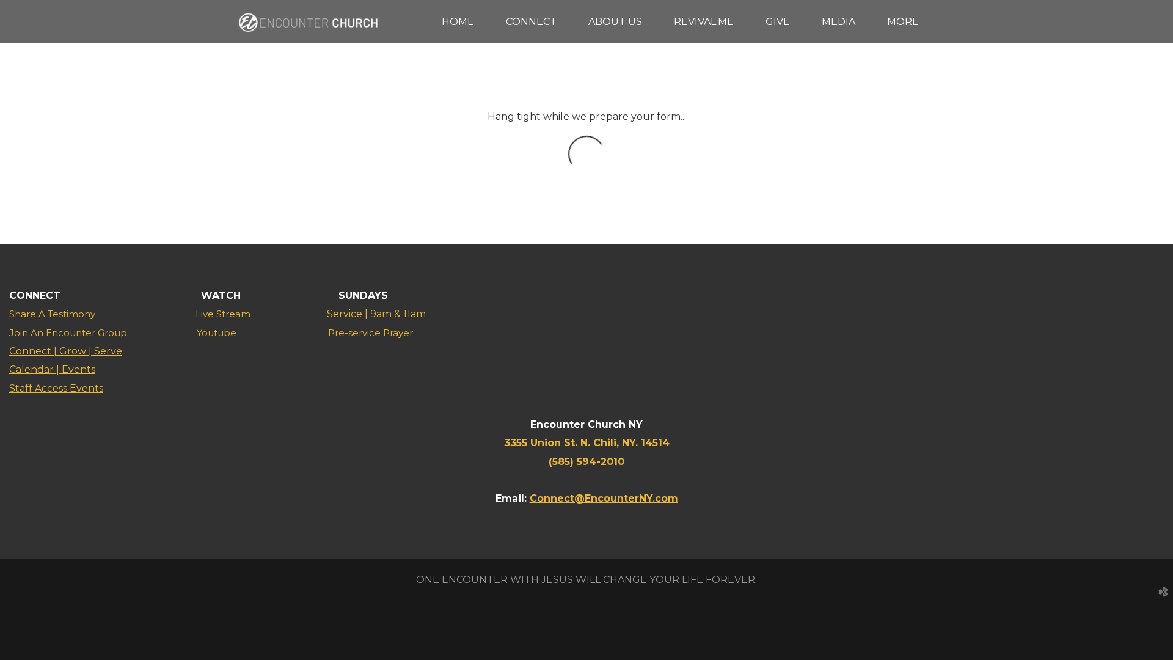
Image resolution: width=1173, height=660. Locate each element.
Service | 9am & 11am (376, 314)
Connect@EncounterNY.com (604, 498)
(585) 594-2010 (586, 462)
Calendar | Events (52, 369)
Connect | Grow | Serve (65, 351)
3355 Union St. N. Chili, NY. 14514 (587, 443)
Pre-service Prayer (370, 333)
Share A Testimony (53, 314)
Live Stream (223, 314)
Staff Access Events (56, 388)
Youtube (216, 333)
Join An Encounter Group (69, 333)
